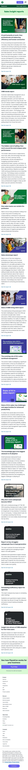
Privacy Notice (15, 762)
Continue (14, 766)
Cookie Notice (8, 762)
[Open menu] (26, 2)
